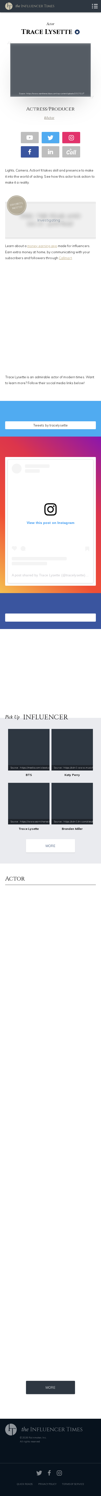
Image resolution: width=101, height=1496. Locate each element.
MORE (50, 846)
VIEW (81, 424)
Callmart (65, 258)
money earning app (42, 246)
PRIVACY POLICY (47, 1483)
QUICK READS (25, 1483)
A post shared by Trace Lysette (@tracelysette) (49, 575)
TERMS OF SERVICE (73, 1483)
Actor (50, 118)
